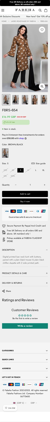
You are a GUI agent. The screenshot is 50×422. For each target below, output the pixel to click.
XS (13, 170)
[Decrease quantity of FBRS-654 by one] (15, 185)
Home (4, 21)
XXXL (13, 175)
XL (43, 170)
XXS (5, 170)
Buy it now (25, 201)
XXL (5, 175)
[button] (46, 10)
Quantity (6, 184)
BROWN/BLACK (5, 153)
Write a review (25, 325)
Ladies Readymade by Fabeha (23, 21)
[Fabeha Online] (25, 10)
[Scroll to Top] (45, 407)
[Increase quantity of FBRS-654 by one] (44, 185)
